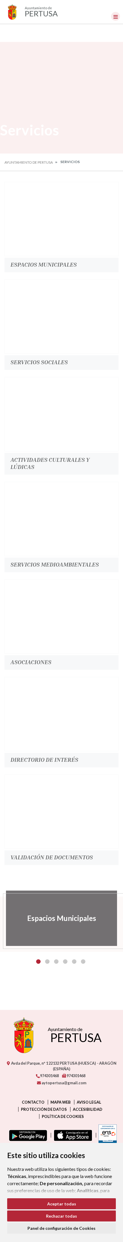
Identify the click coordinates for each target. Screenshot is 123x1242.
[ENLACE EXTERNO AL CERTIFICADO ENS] (106, 1135)
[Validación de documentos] (61, 812)
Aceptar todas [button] (61, 1203)
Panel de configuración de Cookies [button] (61, 1228)
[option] (61, 918)
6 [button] (83, 961)
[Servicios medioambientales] (61, 519)
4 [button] (65, 961)
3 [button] (56, 961)
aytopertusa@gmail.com (63, 1082)
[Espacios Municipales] (61, 219)
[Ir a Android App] (26, 1135)
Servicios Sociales (39, 361)
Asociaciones (30, 661)
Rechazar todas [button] (61, 1215)
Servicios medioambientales (54, 564)
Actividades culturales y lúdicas (50, 463)
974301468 (49, 1075)
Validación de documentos (51, 857)
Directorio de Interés (44, 759)
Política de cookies (63, 1116)
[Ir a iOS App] (72, 1135)
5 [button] (74, 961)
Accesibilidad (87, 1109)
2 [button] (47, 961)
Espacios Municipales (43, 264)
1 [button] (38, 961)
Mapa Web (60, 1102)
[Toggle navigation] (115, 16)
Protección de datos (44, 1109)
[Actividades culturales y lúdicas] (61, 414)
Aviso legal (89, 1102)
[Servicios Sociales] (61, 316)
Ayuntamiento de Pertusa (28, 162)
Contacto (33, 1102)
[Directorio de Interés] (61, 714)
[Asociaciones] (61, 616)
